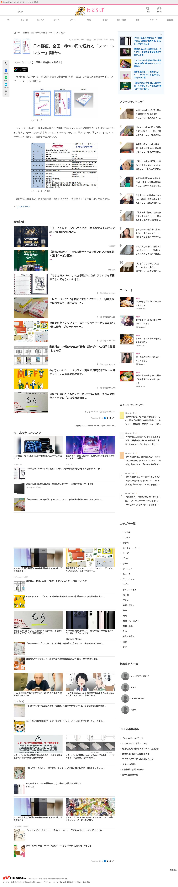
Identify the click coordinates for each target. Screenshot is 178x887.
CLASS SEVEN (137, 698)
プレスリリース (23, 207)
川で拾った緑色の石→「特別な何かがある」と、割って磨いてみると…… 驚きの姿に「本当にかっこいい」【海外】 (148, 135)
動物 (137, 20)
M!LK (133, 687)
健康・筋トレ (128, 605)
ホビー (126, 584)
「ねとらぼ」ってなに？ (132, 738)
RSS (63, 882)
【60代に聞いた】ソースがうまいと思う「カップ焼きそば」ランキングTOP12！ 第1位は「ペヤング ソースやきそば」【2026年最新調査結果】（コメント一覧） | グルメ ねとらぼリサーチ (144, 484)
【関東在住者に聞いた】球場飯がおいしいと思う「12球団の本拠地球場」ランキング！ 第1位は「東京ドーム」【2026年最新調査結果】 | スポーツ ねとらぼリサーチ (143, 424)
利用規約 (173, 870)
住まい (105, 20)
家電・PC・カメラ (131, 621)
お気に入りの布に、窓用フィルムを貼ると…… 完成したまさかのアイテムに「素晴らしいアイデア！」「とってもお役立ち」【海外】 (148, 254)
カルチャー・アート (131, 548)
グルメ (73, 20)
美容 (125, 647)
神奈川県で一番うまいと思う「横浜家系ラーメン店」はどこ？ (148, 379)
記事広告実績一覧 (129, 775)
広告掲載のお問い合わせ (132, 769)
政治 (125, 631)
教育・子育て (128, 636)
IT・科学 (126, 532)
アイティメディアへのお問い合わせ (136, 759)
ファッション (128, 579)
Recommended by (97, 418)
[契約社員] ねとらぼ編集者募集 (134, 754)
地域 (89, 20)
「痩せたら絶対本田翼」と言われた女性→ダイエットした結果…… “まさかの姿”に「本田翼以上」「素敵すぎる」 (148, 169)
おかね (126, 543)
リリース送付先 (128, 764)
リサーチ (153, 20)
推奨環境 (86, 882)
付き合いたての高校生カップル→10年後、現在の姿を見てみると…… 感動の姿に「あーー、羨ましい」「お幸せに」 (148, 203)
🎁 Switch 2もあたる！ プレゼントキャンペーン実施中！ (20, 2)
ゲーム (126, 563)
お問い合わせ (36, 882)
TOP (8, 20)
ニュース (24, 20)
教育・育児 (121, 20)
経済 (125, 642)
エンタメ (40, 20)
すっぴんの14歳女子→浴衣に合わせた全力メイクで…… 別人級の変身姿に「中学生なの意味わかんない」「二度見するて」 (148, 237)
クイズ (56, 20)
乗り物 (126, 595)
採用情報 (78, 882)
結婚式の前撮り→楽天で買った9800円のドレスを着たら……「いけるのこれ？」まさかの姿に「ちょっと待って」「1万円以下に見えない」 (149, 118)
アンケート (126, 290)
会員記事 (170, 20)
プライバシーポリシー (51, 882)
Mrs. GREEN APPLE (140, 676)
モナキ (134, 710)
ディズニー (128, 569)
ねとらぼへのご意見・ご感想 (134, 743)
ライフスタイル (129, 589)
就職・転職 (128, 626)
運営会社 (70, 882)
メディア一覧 (8, 882)
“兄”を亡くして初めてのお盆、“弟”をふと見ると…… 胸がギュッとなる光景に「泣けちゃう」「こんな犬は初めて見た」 (148, 271)
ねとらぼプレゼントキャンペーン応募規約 (139, 749)
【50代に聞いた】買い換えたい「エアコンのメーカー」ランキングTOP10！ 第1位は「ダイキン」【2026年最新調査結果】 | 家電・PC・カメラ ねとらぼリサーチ (143, 464)
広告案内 (26, 882)
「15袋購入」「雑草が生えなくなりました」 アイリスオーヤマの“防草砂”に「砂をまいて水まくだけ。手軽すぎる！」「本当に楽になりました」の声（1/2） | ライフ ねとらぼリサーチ (143, 504)
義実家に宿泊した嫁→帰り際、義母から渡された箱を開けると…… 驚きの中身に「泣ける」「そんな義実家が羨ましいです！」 (148, 152)
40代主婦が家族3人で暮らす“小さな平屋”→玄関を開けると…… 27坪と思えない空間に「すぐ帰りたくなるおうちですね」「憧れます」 (148, 186)
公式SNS (18, 882)
